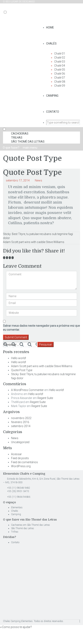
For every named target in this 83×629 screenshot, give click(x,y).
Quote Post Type (21, 370)
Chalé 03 (59, 61)
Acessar (16, 454)
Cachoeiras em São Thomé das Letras (31, 525)
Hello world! (18, 358)
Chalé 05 (59, 69)
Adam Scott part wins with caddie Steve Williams (33, 242)
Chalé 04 (59, 65)
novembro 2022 (21, 418)
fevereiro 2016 (20, 422)
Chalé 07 (59, 77)
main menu (29, 147)
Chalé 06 (59, 73)
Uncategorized (20, 442)
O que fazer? (10, 147)
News (38, 180)
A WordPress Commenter (27, 390)
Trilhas (16, 137)
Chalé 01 (59, 53)
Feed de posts (20, 458)
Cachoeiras (19, 133)
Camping (52, 95)
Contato (52, 111)
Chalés (51, 43)
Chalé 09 (59, 85)
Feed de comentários (24, 462)
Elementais (17, 507)
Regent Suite (45, 398)
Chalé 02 (59, 57)
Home (50, 27)
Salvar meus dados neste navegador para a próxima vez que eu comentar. (41, 327)
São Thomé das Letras (28, 141)
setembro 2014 (20, 426)
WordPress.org (21, 466)
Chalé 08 (59, 81)
